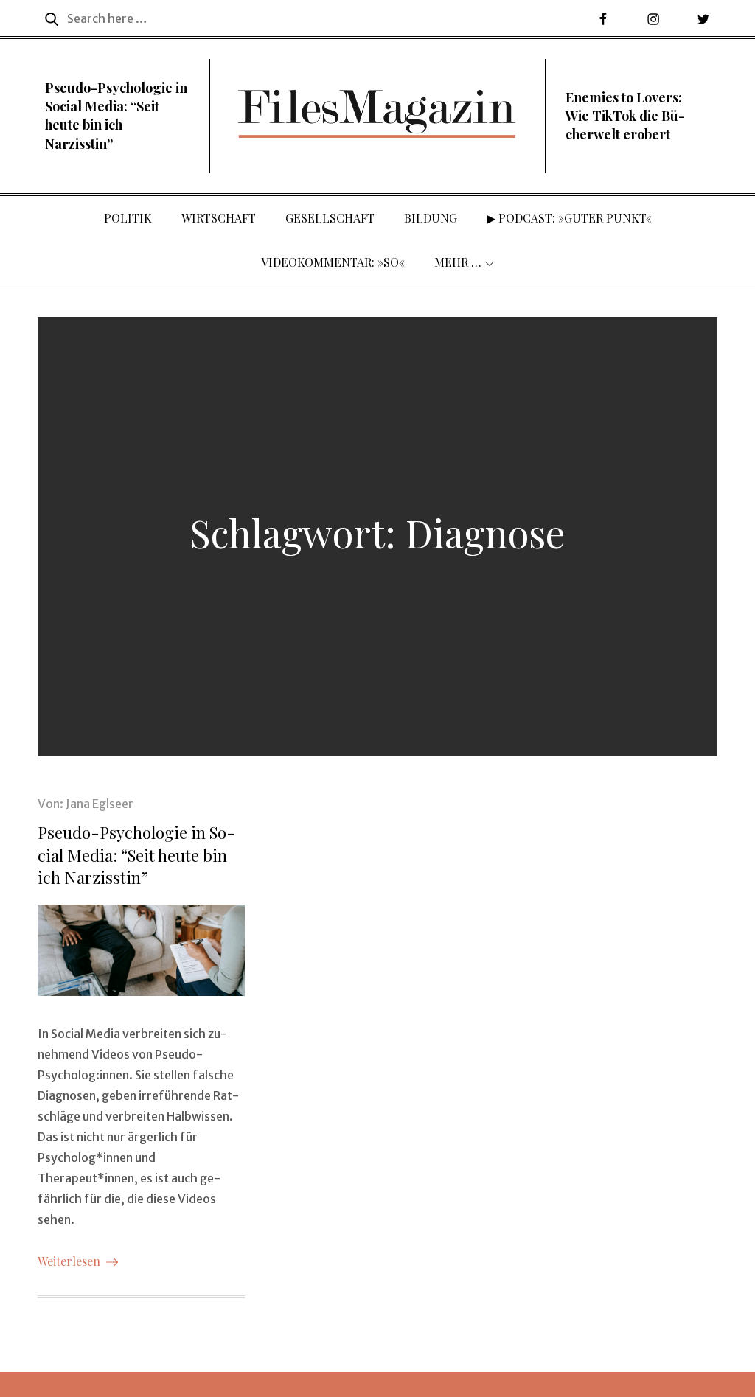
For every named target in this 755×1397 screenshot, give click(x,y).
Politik (128, 218)
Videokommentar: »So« (333, 262)
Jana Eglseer (99, 803)
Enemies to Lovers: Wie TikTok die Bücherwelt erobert (625, 115)
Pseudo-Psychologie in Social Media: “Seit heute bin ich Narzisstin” (116, 116)
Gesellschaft (330, 218)
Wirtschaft (218, 218)
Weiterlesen (69, 1261)
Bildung (430, 218)
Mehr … (457, 262)
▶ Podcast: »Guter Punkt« (569, 218)
